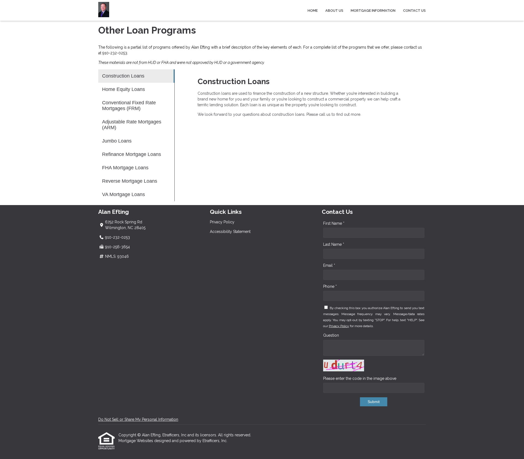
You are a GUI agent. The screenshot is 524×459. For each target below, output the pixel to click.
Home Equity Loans (123, 89)
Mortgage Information (373, 10)
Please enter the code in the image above (359, 378)
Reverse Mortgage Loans (129, 181)
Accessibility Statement (230, 231)
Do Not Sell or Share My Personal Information (138, 419)
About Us (334, 10)
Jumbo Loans (117, 141)
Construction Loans (123, 76)
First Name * (333, 223)
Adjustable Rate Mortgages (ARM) (131, 124)
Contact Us (414, 10)
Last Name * (333, 244)
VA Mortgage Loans (123, 194)
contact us (413, 47)
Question (331, 335)
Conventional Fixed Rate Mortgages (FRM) (129, 105)
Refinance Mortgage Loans (131, 154)
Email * (329, 265)
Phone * (330, 286)
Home (313, 10)
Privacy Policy (222, 222)
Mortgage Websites (136, 441)
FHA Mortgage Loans (125, 167)
